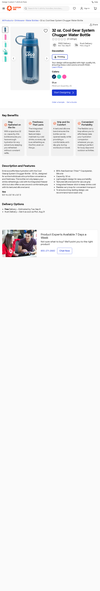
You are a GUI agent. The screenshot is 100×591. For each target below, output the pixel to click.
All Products (7, 20)
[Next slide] (47, 58)
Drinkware (19, 20)
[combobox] (46, 8)
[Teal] (59, 77)
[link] (14, 8)
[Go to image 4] (5, 51)
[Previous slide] (13, 58)
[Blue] (54, 77)
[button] (46, 31)
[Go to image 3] (5, 44)
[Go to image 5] (5, 59)
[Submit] (25, 8)
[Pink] (64, 77)
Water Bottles (32, 20)
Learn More (57, 67)
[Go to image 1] (5, 30)
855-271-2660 (48, 250)
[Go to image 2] (5, 37)
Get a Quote (72, 102)
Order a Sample (58, 102)
